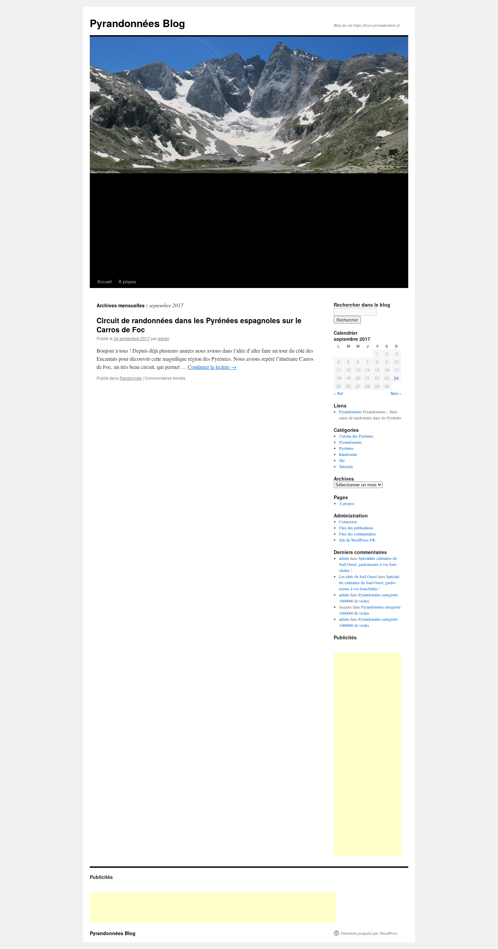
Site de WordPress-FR (357, 540)
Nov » (396, 393)
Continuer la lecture (212, 366)
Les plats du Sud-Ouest (358, 576)
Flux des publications (356, 527)
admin (163, 338)
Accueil (104, 281)
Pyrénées (346, 448)
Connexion (348, 521)
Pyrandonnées (350, 411)
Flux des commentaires (357, 533)
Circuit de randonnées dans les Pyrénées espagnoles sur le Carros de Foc (199, 324)
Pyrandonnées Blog (137, 23)
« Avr (338, 393)
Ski (342, 460)
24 (396, 378)
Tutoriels (346, 466)
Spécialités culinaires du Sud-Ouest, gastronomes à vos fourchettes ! (368, 564)
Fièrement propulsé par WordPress (369, 933)
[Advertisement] (249, 224)
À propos (127, 281)
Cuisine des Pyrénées (356, 436)
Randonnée (131, 378)
